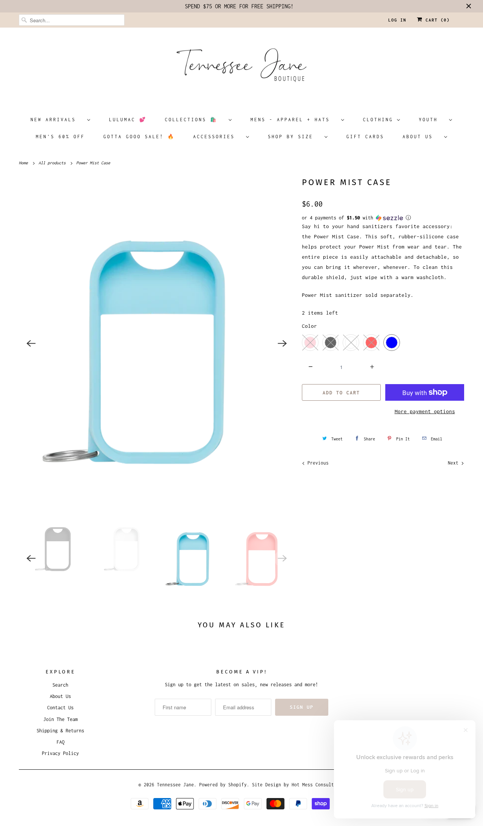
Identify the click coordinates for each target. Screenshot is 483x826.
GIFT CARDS (365, 136)
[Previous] (31, 343)
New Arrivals (57, 119)
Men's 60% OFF (60, 136)
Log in (397, 20)
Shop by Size (294, 136)
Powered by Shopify (223, 784)
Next (454, 462)
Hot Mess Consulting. (318, 784)
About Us (421, 136)
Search (60, 685)
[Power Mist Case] (156, 343)
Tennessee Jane (175, 784)
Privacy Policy (60, 753)
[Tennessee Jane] (241, 67)
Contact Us (60, 707)
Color (309, 326)
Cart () (436, 20)
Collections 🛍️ (195, 119)
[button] (383, 218)
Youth (432, 119)
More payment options (425, 411)
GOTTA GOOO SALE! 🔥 (139, 136)
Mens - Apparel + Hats (294, 119)
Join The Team (60, 719)
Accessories (217, 136)
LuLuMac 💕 (127, 119)
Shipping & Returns (60, 730)
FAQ (61, 742)
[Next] (282, 343)
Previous (317, 462)
